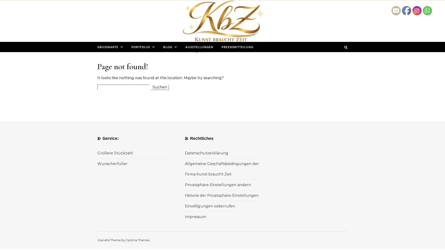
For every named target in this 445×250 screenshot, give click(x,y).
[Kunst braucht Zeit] (222, 24)
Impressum (195, 217)
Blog (167, 47)
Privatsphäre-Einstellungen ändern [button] (218, 185)
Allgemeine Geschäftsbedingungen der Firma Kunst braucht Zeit (222, 169)
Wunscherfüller (112, 164)
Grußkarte (107, 47)
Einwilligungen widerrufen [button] (210, 206)
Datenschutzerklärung (206, 153)
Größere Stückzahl (115, 153)
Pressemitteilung (237, 47)
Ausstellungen (199, 47)
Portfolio (140, 47)
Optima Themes (137, 240)
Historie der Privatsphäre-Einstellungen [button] (222, 195)
